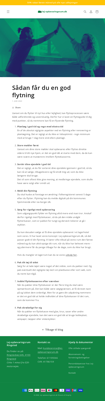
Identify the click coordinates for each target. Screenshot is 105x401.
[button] (8, 12)
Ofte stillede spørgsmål (80, 348)
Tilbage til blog (54, 329)
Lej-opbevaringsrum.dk (48, 395)
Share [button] (18, 107)
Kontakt (72, 373)
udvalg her (71, 254)
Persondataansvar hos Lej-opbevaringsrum (81, 365)
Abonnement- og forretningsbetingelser (79, 356)
